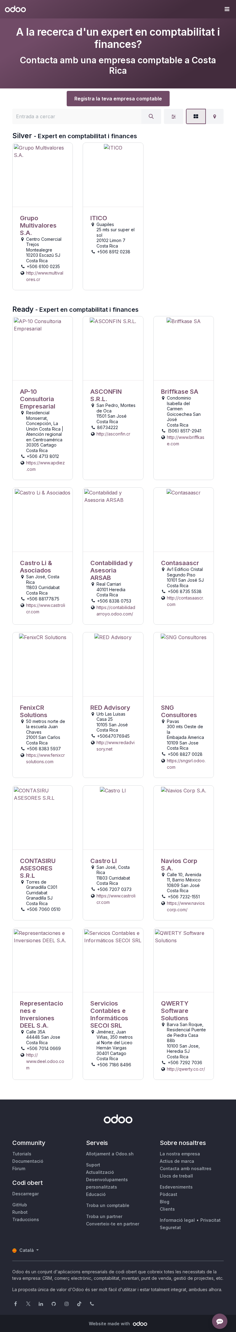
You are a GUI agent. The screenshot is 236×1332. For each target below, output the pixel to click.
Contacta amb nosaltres (185, 1168)
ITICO (98, 218)
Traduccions (25, 1219)
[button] (227, 9)
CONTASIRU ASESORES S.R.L (38, 868)
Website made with (110, 1323)
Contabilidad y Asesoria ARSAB (111, 570)
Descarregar (25, 1193)
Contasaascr (180, 563)
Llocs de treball (176, 1175)
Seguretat (170, 1227)
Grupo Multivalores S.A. (38, 225)
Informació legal (177, 1220)
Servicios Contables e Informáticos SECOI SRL (109, 1014)
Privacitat (210, 1220)
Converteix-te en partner (112, 1223)
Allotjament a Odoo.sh (110, 1153)
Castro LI (103, 861)
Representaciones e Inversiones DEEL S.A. (41, 1014)
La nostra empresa (180, 1153)
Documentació (27, 1161)
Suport (93, 1164)
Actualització (100, 1172)
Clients (167, 1209)
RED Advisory (110, 707)
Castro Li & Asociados (36, 566)
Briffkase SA (179, 391)
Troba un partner (104, 1216)
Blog (164, 1201)
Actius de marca (177, 1161)
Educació (96, 1194)
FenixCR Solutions (33, 711)
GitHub (19, 1204)
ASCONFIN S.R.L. (106, 395)
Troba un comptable (107, 1205)
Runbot (20, 1212)
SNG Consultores (179, 711)
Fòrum (18, 1168)
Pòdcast (168, 1194)
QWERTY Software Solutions (174, 1011)
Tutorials (21, 1153)
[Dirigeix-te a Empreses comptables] (43, 175)
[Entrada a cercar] (151, 116)
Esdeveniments (176, 1186)
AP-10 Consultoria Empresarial (37, 399)
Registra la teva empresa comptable (118, 99)
